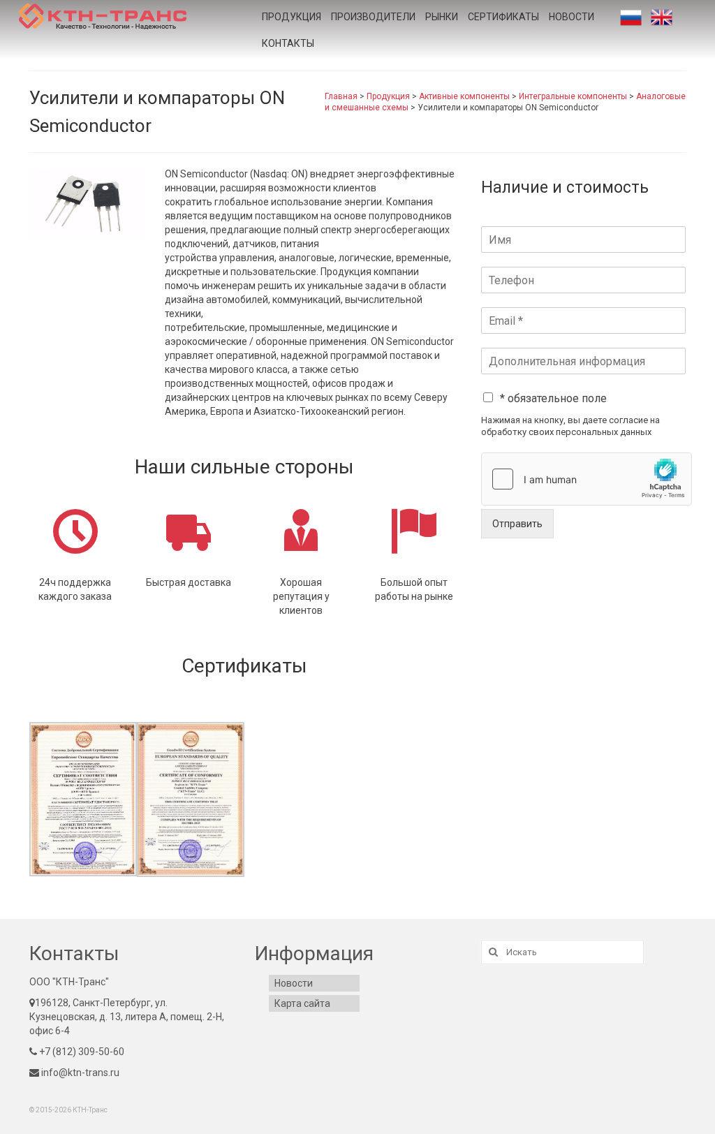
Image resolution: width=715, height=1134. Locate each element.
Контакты (288, 43)
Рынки (441, 16)
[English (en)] (661, 17)
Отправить (517, 523)
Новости (571, 16)
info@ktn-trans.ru (79, 1072)
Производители (373, 16)
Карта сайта (302, 1003)
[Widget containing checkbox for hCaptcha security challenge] (586, 479)
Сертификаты (503, 16)
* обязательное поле (553, 398)
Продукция (291, 16)
